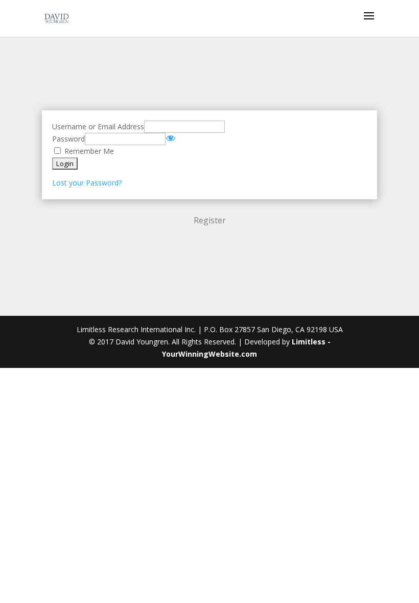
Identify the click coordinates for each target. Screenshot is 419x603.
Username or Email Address (98, 126)
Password (68, 139)
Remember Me (88, 151)
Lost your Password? (87, 183)
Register (210, 220)
